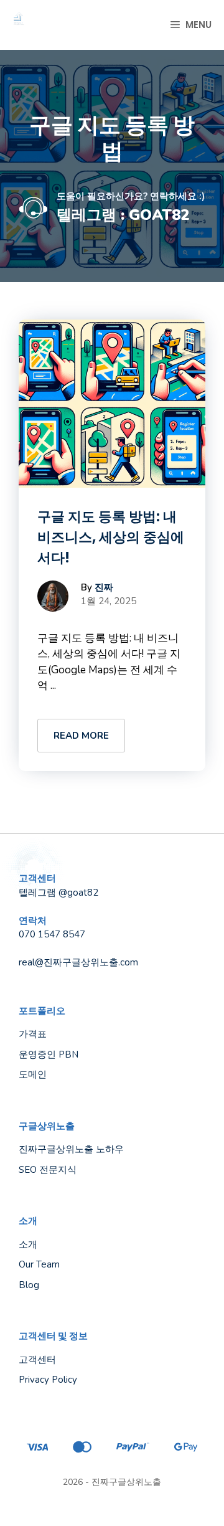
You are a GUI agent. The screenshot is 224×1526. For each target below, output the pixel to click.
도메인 (33, 1074)
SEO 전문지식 (48, 1169)
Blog (29, 1285)
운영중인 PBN (48, 1054)
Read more (81, 735)
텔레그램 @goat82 (58, 892)
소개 (28, 1244)
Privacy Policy (48, 1379)
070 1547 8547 (52, 934)
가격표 (33, 1034)
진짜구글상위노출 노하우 (71, 1149)
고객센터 (37, 1359)
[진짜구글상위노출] (18, 25)
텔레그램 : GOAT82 (123, 215)
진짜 (104, 587)
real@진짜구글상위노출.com (78, 962)
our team (39, 1264)
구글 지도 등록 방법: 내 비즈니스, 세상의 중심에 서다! (110, 537)
